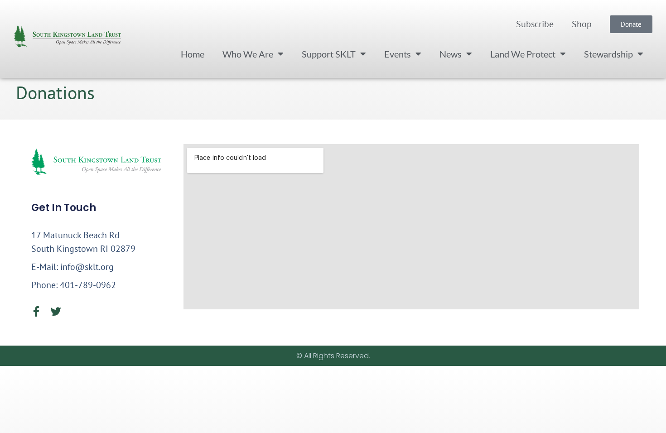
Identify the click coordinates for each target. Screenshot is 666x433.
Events (397, 53)
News (450, 53)
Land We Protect (522, 53)
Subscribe (535, 24)
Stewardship (608, 53)
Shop (582, 24)
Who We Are (247, 53)
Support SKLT (329, 53)
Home (192, 53)
